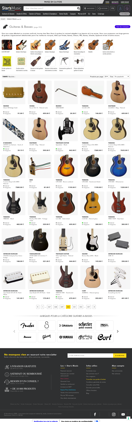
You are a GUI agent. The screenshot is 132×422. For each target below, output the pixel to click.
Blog (82, 393)
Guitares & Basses (8, 14)
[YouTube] (123, 412)
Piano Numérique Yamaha (66, 404)
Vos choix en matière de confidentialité (77, 419)
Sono (94, 14)
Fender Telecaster (38, 402)
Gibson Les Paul (14, 402)
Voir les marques (122, 27)
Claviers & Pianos (35, 14)
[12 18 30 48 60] (105, 76)
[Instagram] (113, 412)
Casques (73, 14)
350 (68, 307)
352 (80, 307)
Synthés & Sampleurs (50, 14)
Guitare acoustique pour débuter (112, 402)
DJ (89, 14)
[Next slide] (118, 331)
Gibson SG (47, 402)
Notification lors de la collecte (46, 419)
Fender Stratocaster (26, 402)
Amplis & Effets (22, 14)
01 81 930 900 (20, 383)
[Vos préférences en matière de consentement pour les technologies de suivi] (128, 418)
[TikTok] (104, 412)
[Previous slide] (14, 331)
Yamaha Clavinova (57, 402)
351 (74, 307)
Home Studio (63, 14)
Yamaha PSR (67, 402)
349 (62, 307)
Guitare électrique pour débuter (92, 402)
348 (55, 307)
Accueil (3, 19)
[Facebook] (95, 412)
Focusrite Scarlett (77, 402)
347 (49, 307)
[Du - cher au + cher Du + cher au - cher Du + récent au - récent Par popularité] (121, 76)
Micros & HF (82, 14)
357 (88, 307)
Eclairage (101, 14)
